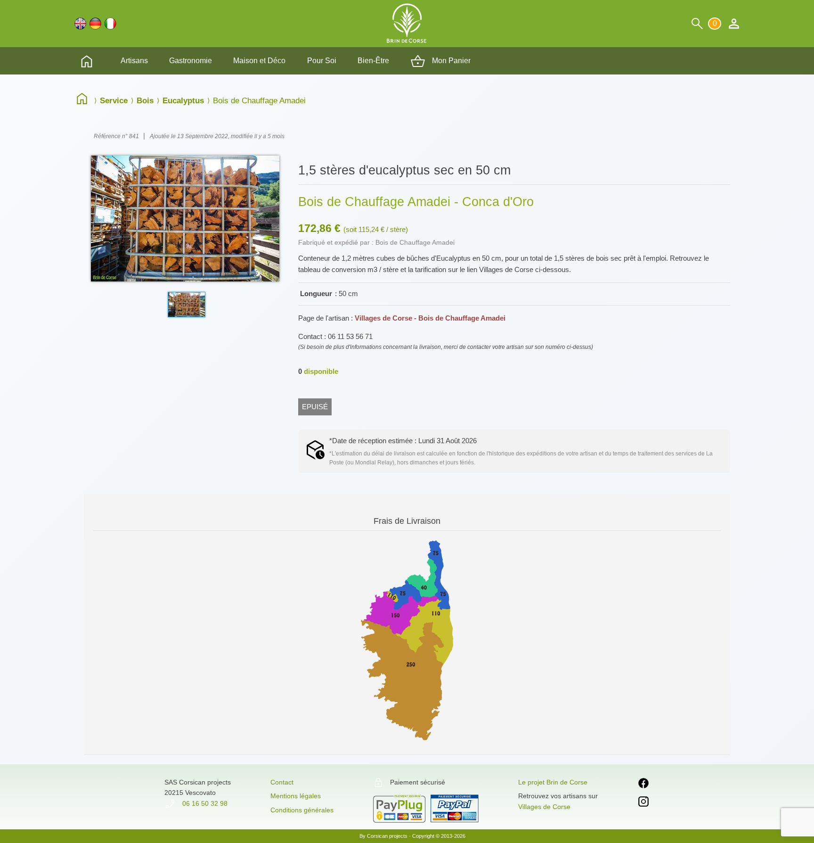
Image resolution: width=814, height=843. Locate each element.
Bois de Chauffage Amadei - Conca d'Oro (416, 202)
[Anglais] (80, 23)
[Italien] (110, 23)
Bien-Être (373, 61)
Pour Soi (321, 61)
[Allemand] (95, 23)
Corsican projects (387, 836)
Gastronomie (190, 61)
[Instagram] (643, 803)
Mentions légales (295, 796)
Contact (281, 782)
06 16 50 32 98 (204, 803)
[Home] (84, 100)
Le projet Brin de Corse (552, 782)
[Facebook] (643, 785)
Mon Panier (450, 61)
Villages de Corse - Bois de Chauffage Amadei (430, 318)
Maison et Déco (259, 61)
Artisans (134, 61)
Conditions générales (302, 810)
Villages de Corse (544, 806)
